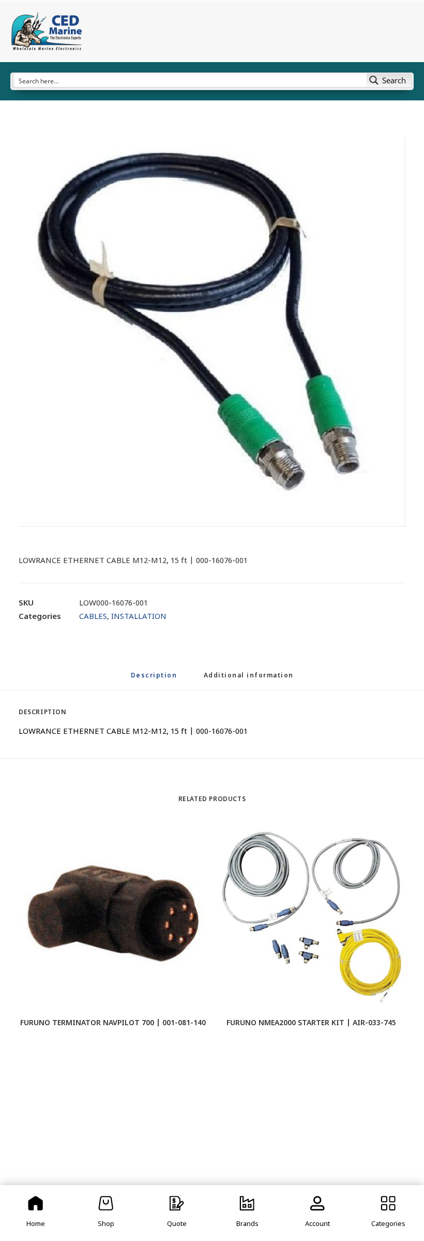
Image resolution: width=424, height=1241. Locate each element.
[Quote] (177, 1213)
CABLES (93, 617)
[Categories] (388, 1213)
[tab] (249, 680)
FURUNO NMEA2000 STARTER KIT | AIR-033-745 (311, 1023)
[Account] (317, 1213)
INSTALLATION (138, 617)
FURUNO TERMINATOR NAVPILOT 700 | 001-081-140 (113, 1023)
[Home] (36, 1213)
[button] (212, 332)
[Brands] (247, 1213)
